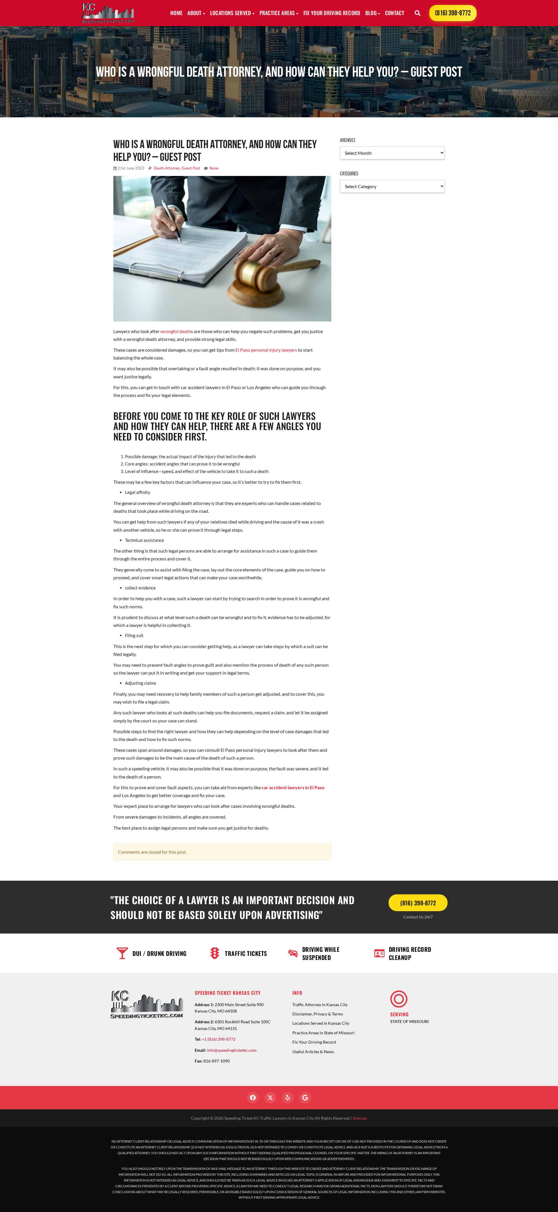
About (194, 13)
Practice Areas (277, 13)
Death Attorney (167, 168)
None (214, 168)
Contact (394, 13)
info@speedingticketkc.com (232, 1050)
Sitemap (360, 1118)
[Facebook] (253, 1097)
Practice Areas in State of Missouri (323, 1032)
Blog (371, 13)
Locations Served (230, 13)
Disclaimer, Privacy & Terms (317, 1013)
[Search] (417, 13)
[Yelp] (288, 1097)
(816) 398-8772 (453, 13)
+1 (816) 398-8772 (218, 1039)
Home (176, 13)
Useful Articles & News (313, 1051)
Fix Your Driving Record (331, 13)
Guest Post (191, 168)
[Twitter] (270, 1097)
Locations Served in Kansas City (320, 1023)
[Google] (305, 1097)
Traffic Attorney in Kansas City (320, 1004)
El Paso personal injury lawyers (266, 350)
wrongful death (175, 331)
